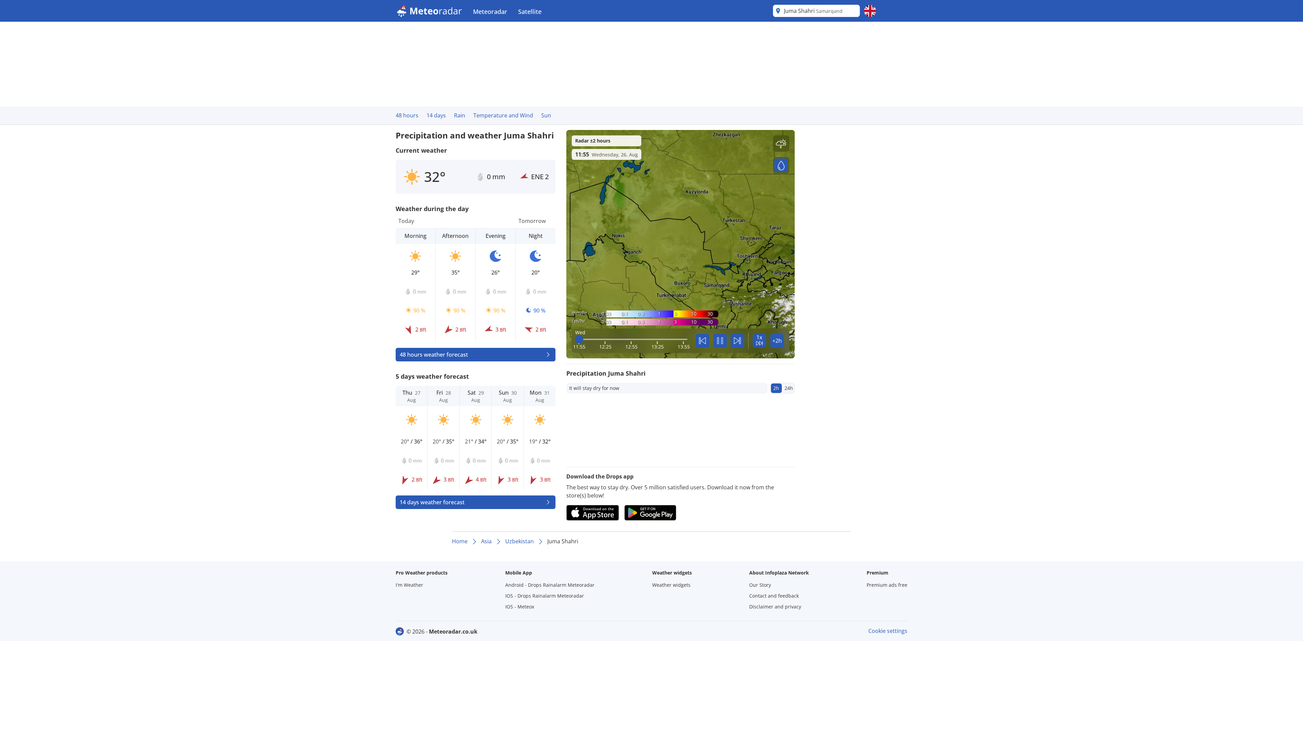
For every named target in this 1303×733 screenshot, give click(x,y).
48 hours (407, 115)
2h (776, 388)
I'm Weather (409, 585)
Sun (546, 115)
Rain (459, 115)
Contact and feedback (774, 596)
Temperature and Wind (503, 115)
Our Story (760, 585)
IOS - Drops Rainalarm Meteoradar (544, 596)
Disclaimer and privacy (775, 606)
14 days (436, 115)
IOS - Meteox (519, 606)
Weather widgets (671, 585)
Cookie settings (887, 631)
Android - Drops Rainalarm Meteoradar (549, 585)
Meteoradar (490, 11)
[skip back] (702, 340)
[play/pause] (720, 340)
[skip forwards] (737, 340)
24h (789, 388)
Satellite (530, 11)
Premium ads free (887, 585)
